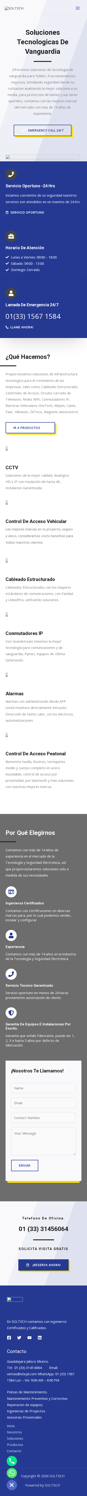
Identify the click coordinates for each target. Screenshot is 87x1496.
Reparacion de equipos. (25, 1404)
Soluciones (15, 1438)
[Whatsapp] (12, 1473)
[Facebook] (9, 1338)
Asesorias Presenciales (24, 1417)
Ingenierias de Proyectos (26, 1411)
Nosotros (14, 1432)
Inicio (11, 1425)
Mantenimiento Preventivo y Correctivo (37, 1398)
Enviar (24, 1165)
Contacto (14, 1450)
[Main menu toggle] (77, 8)
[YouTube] (29, 1338)
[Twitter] (19, 1338)
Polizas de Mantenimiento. (27, 1392)
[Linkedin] (40, 1338)
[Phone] (12, 1461)
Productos (15, 1444)
